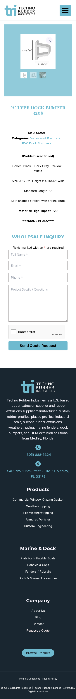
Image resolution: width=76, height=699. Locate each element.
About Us (38, 610)
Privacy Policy (49, 678)
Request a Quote (38, 630)
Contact (38, 624)
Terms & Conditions (29, 678)
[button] (65, 10)
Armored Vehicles (38, 519)
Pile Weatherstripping (38, 513)
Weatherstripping (38, 506)
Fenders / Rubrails (38, 571)
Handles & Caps (38, 565)
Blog (38, 617)
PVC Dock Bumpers (36, 143)
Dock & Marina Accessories (38, 578)
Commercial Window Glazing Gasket (38, 499)
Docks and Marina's (45, 138)
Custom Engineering (38, 526)
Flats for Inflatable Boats (38, 558)
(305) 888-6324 (38, 455)
